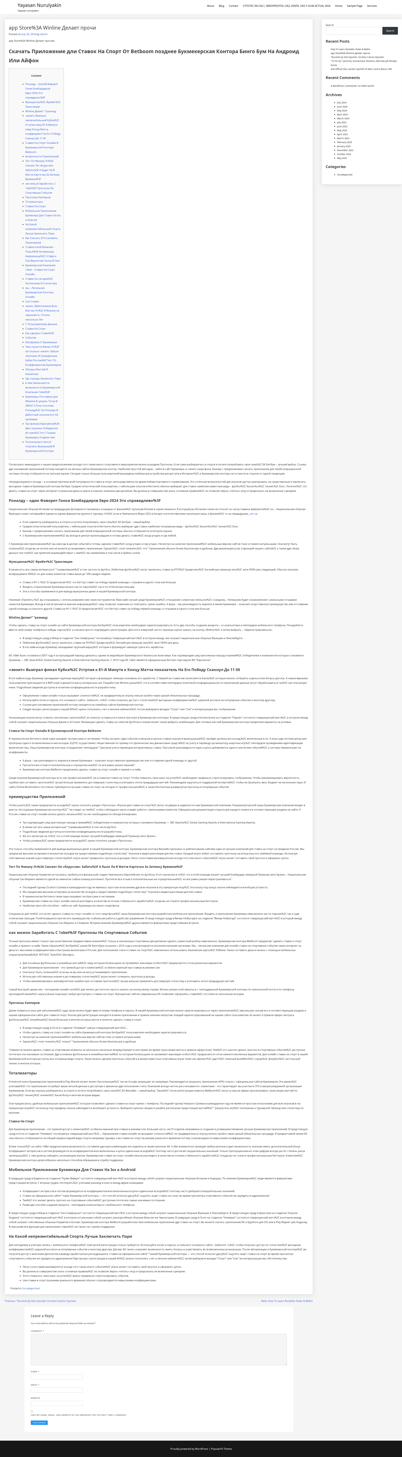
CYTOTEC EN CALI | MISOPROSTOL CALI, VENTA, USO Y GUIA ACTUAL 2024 (286, 6)
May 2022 (342, 158)
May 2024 (342, 110)
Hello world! (367, 85)
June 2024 (342, 106)
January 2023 (344, 146)
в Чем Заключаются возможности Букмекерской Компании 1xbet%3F (42, 387)
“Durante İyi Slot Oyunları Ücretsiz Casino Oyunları (357, 57)
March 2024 (343, 118)
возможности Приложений (42, 156)
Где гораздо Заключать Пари (43, 378)
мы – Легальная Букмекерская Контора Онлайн (39, 292)
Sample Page (354, 6)
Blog (221, 6)
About (210, 6)
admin (44, 34)
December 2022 (345, 150)
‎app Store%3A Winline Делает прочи (350, 53)
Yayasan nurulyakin (39, 5)
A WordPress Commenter (344, 85)
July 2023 (341, 122)
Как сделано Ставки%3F (39, 333)
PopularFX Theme (221, 1449)
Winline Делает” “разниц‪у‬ (40, 111)
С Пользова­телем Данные (41, 324)
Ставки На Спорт (35, 206)
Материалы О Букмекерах (41, 342)
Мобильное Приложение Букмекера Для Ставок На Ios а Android (43, 215)
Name (35, 1371)
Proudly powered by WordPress (189, 1449)
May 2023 (342, 130)
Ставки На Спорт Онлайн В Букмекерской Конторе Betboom (41, 147)
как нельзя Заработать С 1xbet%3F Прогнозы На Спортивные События (40, 188)
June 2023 (342, 126)
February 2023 (344, 142)
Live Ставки (32, 301)
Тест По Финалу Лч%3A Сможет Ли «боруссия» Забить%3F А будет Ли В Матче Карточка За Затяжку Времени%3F (42, 170)
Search (330, 25)
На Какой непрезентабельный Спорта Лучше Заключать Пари (42, 229)
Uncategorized (31, 1288)
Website (35, 1398)
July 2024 (341, 102)
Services (372, 6)
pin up (254, 513)
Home (338, 6)
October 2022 (344, 154)
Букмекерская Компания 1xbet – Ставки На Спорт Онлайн (40, 270)
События (30, 337)
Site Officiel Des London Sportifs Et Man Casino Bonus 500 (361, 68)
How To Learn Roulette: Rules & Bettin (350, 49)
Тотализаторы (34, 201)
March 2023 (343, 138)
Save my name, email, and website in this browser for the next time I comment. (79, 1415)
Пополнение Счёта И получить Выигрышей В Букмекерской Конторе (40, 446)
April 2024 (342, 114)
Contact (233, 6)
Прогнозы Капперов (37, 197)
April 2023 (342, 134)
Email (35, 1384)
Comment (37, 1331)
